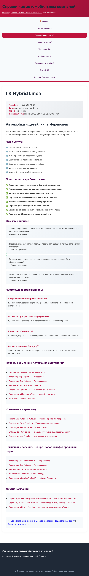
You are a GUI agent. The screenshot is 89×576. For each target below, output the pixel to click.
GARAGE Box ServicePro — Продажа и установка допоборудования (39, 432)
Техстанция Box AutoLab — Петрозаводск (28, 381)
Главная (5, 12)
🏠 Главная (44, 21)
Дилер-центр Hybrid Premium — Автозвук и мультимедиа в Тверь (38, 507)
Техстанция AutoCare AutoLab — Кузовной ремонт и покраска (37, 419)
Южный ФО (44, 70)
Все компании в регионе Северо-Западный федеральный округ (43, 521)
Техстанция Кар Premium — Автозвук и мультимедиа (33, 436)
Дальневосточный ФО (44, 63)
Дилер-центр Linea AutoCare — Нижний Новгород (32, 394)
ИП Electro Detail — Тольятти (22, 398)
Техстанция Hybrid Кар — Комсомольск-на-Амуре (32, 390)
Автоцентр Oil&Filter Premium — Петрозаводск (30, 461)
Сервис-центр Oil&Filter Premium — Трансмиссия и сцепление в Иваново (42, 503)
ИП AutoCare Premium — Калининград (26, 473)
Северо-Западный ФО (44, 35)
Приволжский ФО (44, 42)
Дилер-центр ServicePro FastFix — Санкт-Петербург (33, 478)
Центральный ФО (44, 28)
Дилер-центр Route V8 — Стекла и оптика (28, 427)
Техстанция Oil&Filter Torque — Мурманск (28, 372)
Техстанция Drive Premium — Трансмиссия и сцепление (34, 423)
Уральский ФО (44, 49)
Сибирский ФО (44, 56)
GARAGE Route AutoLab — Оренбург (25, 385)
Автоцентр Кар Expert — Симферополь (27, 377)
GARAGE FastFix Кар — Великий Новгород (28, 469)
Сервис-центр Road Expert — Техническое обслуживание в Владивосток (42, 498)
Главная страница (17, 524)
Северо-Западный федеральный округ (26, 12)
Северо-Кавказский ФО (44, 77)
